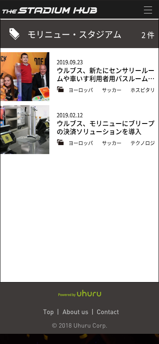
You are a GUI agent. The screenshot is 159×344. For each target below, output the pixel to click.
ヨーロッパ (81, 90)
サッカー (112, 90)
